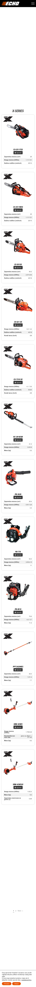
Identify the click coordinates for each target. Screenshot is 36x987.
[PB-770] (18, 534)
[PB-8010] (18, 591)
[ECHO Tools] (11, 4)
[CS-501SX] (18, 246)
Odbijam (16, 983)
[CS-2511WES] (18, 189)
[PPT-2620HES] (18, 648)
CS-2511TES (18, 149)
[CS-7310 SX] (18, 361)
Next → (20, 911)
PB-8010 (18, 609)
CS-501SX (18, 264)
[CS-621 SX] (18, 304)
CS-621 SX (18, 322)
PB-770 (18, 552)
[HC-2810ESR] (18, 419)
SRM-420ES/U (18, 784)
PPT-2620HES (18, 666)
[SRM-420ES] (18, 706)
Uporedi (18, 153)
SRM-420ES (18, 724)
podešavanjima (26, 980)
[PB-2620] (18, 476)
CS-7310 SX (18, 379)
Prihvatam (6, 983)
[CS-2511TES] (18, 131)
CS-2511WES (18, 207)
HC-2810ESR (18, 437)
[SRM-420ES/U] (18, 766)
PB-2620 (18, 494)
